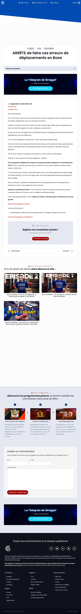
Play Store (12, 107)
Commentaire (12, 467)
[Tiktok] (74, 548)
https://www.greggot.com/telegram (20, 217)
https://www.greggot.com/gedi (18, 204)
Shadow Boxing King (40, 421)
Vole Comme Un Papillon (15, 421)
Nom (8, 460)
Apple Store (13, 109)
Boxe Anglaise (49, 48)
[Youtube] (57, 548)
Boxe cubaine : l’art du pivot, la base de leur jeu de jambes (59, 295)
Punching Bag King (66, 421)
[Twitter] (68, 548)
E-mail (32, 460)
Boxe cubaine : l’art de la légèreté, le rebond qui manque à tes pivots (21, 295)
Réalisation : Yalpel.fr (73, 611)
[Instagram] (63, 548)
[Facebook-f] (51, 548)
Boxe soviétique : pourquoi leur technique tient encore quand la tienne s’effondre (21, 323)
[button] (74, 68)
